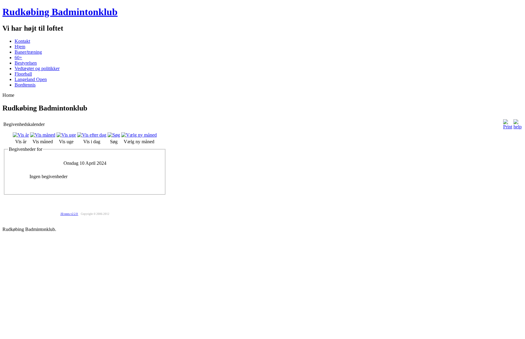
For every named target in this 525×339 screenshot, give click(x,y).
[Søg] (114, 134)
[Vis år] (21, 134)
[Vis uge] (66, 134)
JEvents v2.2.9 (69, 213)
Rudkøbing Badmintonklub (60, 11)
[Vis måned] (42, 134)
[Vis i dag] (91, 134)
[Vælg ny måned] (139, 134)
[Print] (507, 126)
